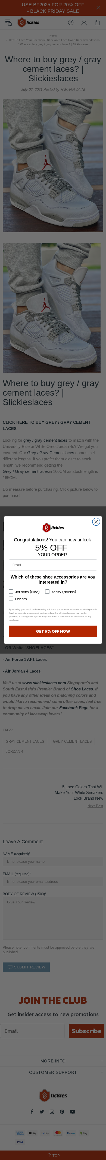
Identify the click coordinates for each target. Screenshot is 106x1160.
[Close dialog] (96, 522)
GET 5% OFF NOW (53, 631)
